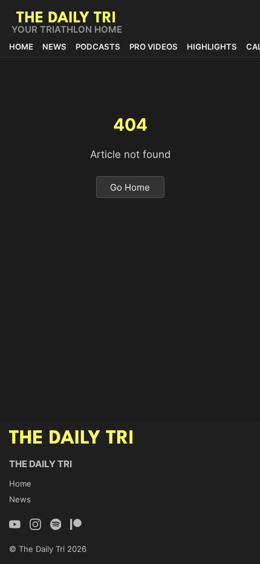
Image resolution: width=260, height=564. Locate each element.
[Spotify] (56, 524)
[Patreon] (76, 524)
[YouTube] (15, 524)
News (54, 46)
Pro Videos (153, 46)
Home (21, 46)
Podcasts (98, 46)
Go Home (130, 186)
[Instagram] (35, 524)
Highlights (212, 46)
